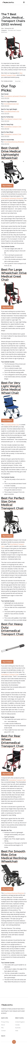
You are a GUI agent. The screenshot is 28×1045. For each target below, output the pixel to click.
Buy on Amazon (7, 185)
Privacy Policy (5, 1022)
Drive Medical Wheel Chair (11, 111)
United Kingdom (20, 1022)
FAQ (2, 1028)
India (16, 1030)
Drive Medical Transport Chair (13, 119)
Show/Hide (17, 81)
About (3, 1025)
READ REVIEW (5, 98)
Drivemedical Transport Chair (12, 126)
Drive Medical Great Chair (11, 104)
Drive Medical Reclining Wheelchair (14, 142)
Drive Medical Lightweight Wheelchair (15, 96)
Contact (3, 1030)
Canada (17, 1025)
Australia (17, 1028)
